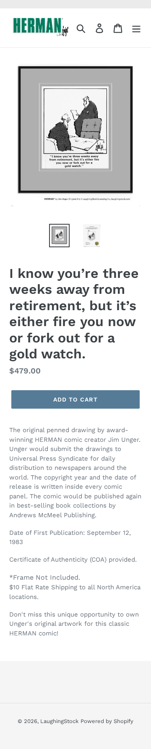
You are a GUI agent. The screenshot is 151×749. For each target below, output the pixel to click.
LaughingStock (59, 721)
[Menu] (136, 27)
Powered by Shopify (107, 721)
